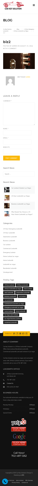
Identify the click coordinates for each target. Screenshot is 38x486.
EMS (23, 475)
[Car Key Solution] (13, 6)
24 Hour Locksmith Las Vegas (20, 196)
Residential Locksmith (9, 268)
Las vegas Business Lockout (12, 318)
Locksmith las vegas (9, 264)
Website (6, 147)
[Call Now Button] (5, 481)
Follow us (8, 333)
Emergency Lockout (9, 252)
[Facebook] (17, 333)
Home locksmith (8, 260)
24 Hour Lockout (9, 285)
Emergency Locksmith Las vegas (13, 307)
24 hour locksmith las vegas (12, 289)
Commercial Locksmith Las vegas (14, 304)
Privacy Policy (16, 482)
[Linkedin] (20, 333)
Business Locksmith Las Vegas (20, 204)
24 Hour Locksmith (9, 233)
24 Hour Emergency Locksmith (12, 229)
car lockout (22, 296)
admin (14, 46)
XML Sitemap (29, 480)
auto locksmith (8, 292)
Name (6, 129)
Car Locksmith (8, 300)
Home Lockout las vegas (11, 256)
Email (6, 138)
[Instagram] (26, 333)
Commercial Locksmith (10, 248)
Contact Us (10, 383)
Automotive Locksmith (10, 237)
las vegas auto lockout (11, 315)
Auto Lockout (28, 289)
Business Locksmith (9, 241)
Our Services (10, 480)
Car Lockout (6, 244)
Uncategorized (7, 272)
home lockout (8, 311)
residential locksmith (10, 322)
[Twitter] (14, 333)
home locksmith (20, 311)
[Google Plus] (23, 333)
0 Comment (12, 48)
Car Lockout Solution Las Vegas (21, 188)
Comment (7, 101)
